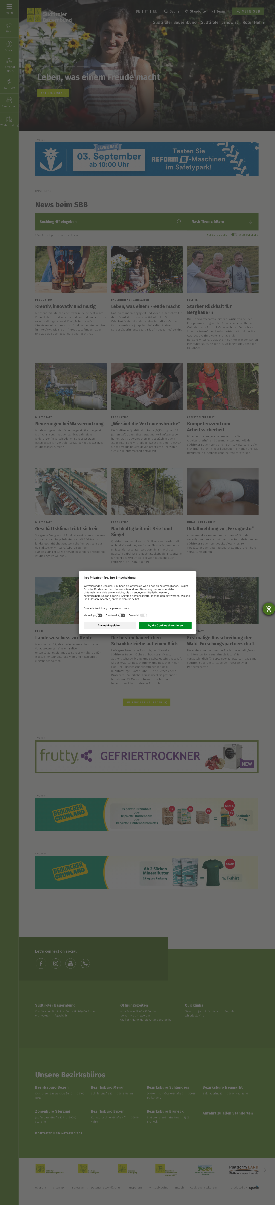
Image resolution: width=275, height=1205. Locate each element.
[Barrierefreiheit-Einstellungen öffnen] (269, 609)
